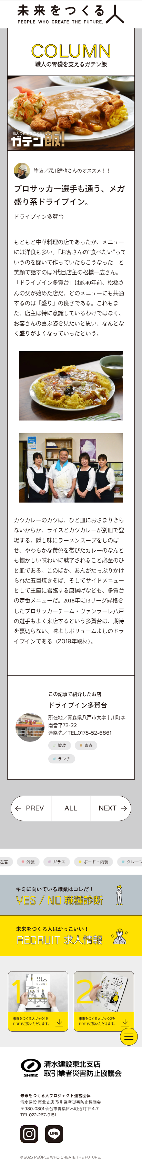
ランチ (61, 759)
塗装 (59, 745)
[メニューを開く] (129, 1037)
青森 (86, 745)
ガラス (52, 862)
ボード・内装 (89, 862)
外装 (23, 862)
